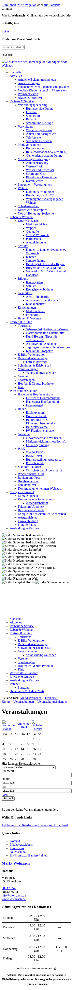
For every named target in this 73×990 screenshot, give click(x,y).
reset (5, 794)
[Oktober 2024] (9, 729)
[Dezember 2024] (37, 729)
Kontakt (15, 841)
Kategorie (8, 767)
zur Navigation (26, 5)
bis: (4, 786)
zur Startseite (52, 5)
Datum (6, 778)
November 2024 (23, 725)
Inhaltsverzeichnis (21, 844)
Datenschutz (18, 851)
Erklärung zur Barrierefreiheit (28, 855)
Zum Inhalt (9, 5)
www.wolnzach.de (14, 899)
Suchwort (8, 771)
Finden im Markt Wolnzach (21, 39)
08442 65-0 (9, 888)
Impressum (17, 848)
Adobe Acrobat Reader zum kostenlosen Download (35, 825)
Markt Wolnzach (16, 863)
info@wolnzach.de (14, 895)
